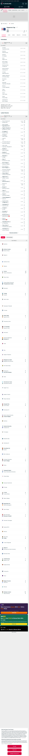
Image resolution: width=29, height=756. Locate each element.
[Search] (23, 4)
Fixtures (24, 35)
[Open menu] (26, 4)
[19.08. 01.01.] (17, 30)
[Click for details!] (14, 48)
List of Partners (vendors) (6, 743)
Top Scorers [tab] (9, 237)
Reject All (14, 749)
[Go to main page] (7, 4)
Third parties (23, 737)
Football (5, 23)
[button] (26, 30)
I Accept (14, 746)
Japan (12, 23)
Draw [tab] (3, 237)
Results (18, 35)
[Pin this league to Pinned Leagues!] (17, 27)
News (13, 35)
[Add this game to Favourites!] (1, 122)
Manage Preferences (14, 753)
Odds (9, 35)
